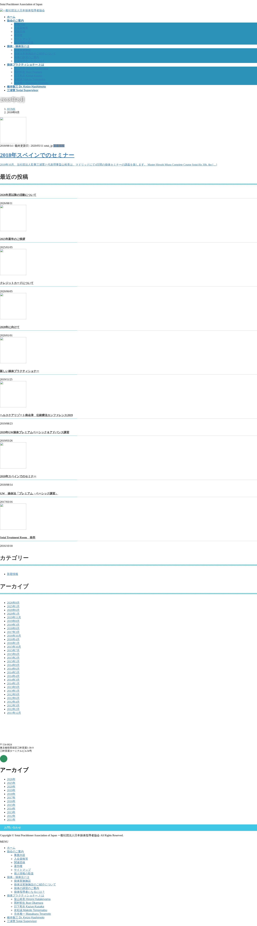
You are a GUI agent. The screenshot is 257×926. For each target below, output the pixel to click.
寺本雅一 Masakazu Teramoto (31, 82)
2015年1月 (13, 661)
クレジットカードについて (17, 282)
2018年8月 (13, 628)
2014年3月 (13, 679)
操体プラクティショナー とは (25, 895)
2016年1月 (13, 643)
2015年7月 (13, 650)
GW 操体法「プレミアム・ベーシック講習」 (29, 493)
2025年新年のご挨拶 (12, 238)
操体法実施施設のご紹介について (35, 53)
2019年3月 (13, 624)
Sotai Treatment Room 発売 (17, 537)
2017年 (11, 797)
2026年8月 (13, 602)
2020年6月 (13, 610)
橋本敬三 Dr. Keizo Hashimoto (25, 917)
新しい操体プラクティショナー (19, 371)
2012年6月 (13, 698)
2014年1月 (13, 683)
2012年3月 (13, 705)
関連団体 (19, 31)
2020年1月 (13, 613)
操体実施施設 (22, 49)
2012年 (11, 815)
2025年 (11, 782)
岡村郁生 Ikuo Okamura (28, 71)
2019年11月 (14, 617)
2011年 (11, 819)
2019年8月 (13, 621)
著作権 (18, 35)
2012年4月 (13, 701)
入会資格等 (21, 27)
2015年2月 (13, 657)
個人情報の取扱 (24, 42)
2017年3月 (13, 632)
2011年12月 (14, 712)
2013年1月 (13, 690)
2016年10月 (14, 635)
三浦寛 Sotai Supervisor (22, 921)
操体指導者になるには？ (29, 60)
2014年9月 (13, 665)
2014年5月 (13, 672)
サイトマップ (22, 38)
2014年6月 (13, 668)
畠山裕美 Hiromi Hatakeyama (31, 68)
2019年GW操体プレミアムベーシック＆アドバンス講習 (34, 432)
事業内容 (19, 24)
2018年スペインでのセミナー (37, 155)
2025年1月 (13, 606)
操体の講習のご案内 (26, 57)
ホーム (11, 847)
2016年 (11, 801)
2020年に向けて (10, 327)
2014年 (11, 808)
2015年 (11, 804)
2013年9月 (13, 687)
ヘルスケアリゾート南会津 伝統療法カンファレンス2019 (36, 415)
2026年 (11, 779)
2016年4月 (13, 639)
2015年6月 (13, 654)
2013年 (11, 812)
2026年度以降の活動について (18, 194)
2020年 (11, 786)
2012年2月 (13, 709)
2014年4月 (13, 676)
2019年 (11, 790)
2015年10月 (14, 646)
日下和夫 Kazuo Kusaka (28, 75)
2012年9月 (13, 694)
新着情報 (59, 145)
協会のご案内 (15, 851)
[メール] (3, 758)
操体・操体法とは (18, 877)
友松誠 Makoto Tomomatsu (29, 79)
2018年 (11, 793)
